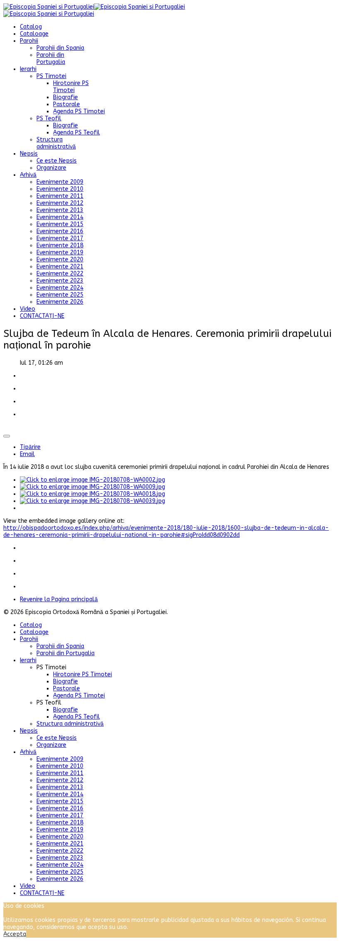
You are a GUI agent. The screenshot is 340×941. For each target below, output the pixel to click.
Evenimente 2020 (59, 259)
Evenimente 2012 (59, 203)
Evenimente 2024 (59, 287)
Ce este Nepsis (56, 160)
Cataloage (34, 33)
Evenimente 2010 (59, 189)
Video (27, 308)
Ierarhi (28, 69)
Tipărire (30, 447)
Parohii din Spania (60, 47)
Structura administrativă (56, 143)
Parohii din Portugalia (50, 58)
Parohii (29, 40)
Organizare (51, 167)
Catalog (31, 26)
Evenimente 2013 (59, 210)
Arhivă (28, 174)
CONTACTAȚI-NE (42, 315)
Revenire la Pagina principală (59, 599)
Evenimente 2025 (59, 294)
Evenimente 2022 (59, 273)
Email (27, 454)
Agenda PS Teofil (76, 132)
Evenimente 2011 (59, 196)
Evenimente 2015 (59, 224)
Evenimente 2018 (59, 245)
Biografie (65, 97)
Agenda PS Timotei (79, 111)
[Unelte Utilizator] (6, 436)
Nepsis (29, 153)
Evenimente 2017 (59, 238)
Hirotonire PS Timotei (71, 87)
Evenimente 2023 (59, 280)
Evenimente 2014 (59, 217)
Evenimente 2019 (59, 252)
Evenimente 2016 (59, 231)
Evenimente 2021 (59, 266)
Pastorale (66, 104)
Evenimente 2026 (59, 301)
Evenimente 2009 (59, 181)
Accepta (14, 934)
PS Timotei (51, 76)
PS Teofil (48, 118)
